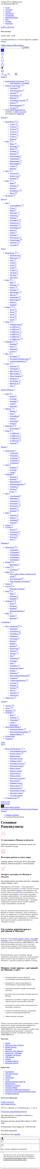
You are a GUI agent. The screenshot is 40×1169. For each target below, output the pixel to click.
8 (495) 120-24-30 (7, 27)
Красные (14, 285)
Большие (14, 511)
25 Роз (13, 265)
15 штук (14, 127)
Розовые (14, 290)
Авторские (14, 173)
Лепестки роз (15, 255)
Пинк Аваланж (16, 376)
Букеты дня (15, 176)
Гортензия (14, 639)
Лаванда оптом (16, 771)
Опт (2, 744)
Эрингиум (14, 695)
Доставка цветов (11, 1074)
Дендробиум (15, 228)
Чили (13, 539)
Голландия (15, 532)
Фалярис (14, 685)
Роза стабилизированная (20, 676)
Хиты (9, 708)
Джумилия (15, 369)
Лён (12, 656)
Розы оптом (15, 781)
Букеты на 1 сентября (13, 1053)
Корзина (14, 349)
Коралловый (15, 164)
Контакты (9, 23)
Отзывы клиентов (12, 1093)
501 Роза (14, 275)
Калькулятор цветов (12, 807)
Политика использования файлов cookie (20, 1091)
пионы (19, 890)
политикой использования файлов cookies (14, 1160)
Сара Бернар (15, 496)
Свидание (15, 88)
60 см (13, 317)
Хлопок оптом (16, 788)
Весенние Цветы (11, 1063)
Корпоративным (11, 17)
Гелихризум (15, 631)
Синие (13, 472)
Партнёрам (9, 1072)
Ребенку (14, 518)
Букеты (3, 117)
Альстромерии (17, 205)
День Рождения (17, 91)
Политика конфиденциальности (17, 1089)
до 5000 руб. (15, 337)
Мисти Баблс (16, 374)
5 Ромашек (14, 550)
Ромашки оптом (16, 783)
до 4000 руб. (15, 334)
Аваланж (14, 366)
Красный (14, 146)
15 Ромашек (15, 552)
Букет (13, 347)
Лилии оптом (15, 773)
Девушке (14, 186)
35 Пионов (14, 463)
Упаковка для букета (13, 1055)
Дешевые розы (16, 324)
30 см (13, 310)
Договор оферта (11, 1087)
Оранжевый (15, 159)
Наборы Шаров (17, 734)
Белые (13, 287)
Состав (9, 586)
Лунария (14, 661)
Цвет (8, 141)
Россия (14, 530)
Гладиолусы (15, 223)
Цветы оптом (16, 786)
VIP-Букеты (9, 1057)
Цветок (9, 409)
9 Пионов (14, 456)
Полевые (14, 178)
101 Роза (14, 273)
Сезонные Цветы (11, 1061)
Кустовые (15, 356)
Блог (7, 19)
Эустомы (14, 245)
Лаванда (14, 651)
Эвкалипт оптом (17, 793)
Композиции (15, 482)
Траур (3, 742)
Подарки (8, 712)
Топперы (14, 717)
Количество (11, 122)
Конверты (14, 725)
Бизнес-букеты (10, 1047)
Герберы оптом (16, 761)
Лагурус (14, 653)
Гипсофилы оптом (18, 763)
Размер (9, 307)
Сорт (8, 364)
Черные (13, 302)
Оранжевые (15, 297)
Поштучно (15, 258)
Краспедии (15, 648)
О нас (7, 7)
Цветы (3, 199)
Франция (14, 534)
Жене (13, 193)
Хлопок (13, 418)
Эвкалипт (15, 242)
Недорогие (15, 506)
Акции (9, 525)
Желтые (14, 295)
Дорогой (14, 443)
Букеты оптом (16, 754)
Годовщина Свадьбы (19, 100)
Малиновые (16, 292)
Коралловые (15, 300)
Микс (13, 144)
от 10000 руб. (16, 339)
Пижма (13, 671)
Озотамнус (15, 666)
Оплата (8, 11)
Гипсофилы (15, 416)
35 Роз (13, 268)
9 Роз (13, 260)
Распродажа (5, 804)
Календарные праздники (16, 81)
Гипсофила (15, 220)
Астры (13, 208)
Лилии (13, 233)
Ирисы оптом (15, 768)
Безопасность (10, 1084)
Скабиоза (14, 678)
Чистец (13, 690)
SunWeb (17, 1134)
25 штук (14, 129)
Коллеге (13, 188)
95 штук (13, 139)
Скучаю (14, 108)
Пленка (13, 489)
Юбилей (14, 98)
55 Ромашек (15, 560)
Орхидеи (14, 235)
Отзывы (8, 21)
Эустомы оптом (16, 795)
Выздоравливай (17, 105)
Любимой (14, 520)
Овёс (13, 663)
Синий (14, 166)
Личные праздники (14, 86)
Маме (13, 183)
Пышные (14, 508)
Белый (13, 149)
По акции (10, 196)
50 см (13, 314)
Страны (8, 527)
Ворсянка (14, 629)
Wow (13, 386)
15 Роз (13, 263)
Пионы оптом (16, 776)
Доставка (8, 9)
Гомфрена (14, 636)
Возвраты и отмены (12, 1086)
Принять (20, 1164)
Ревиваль (14, 379)
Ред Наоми (15, 381)
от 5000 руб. (15, 441)
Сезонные (15, 501)
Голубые (13, 470)
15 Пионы (14, 458)
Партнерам (9, 13)
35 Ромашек (15, 557)
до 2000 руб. (15, 329)
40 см (13, 312)
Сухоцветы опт (12, 798)
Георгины (14, 215)
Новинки (10, 711)
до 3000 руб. (16, 332)
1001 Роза (14, 277)
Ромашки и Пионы (17, 589)
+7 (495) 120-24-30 (19, 112)
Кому (8, 181)
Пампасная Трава (17, 668)
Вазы (13, 715)
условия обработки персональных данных (15, 1158)
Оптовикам (9, 15)
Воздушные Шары (12, 727)
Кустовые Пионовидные (20, 359)
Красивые (15, 503)
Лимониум (15, 658)
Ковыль (14, 646)
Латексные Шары (18, 729)
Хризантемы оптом (18, 790)
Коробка (14, 344)
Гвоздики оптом (16, 758)
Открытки (15, 720)
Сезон (8, 567)
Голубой (13, 399)
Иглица (13, 641)
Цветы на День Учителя (14, 1045)
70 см (13, 319)
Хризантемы (16, 240)
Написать (20, 114)
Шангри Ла (15, 383)
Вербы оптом (15, 756)
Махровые (15, 498)
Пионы (13, 411)
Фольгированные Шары (20, 732)
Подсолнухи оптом (18, 778)
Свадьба (14, 93)
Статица (14, 683)
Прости (14, 103)
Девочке (14, 523)
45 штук (14, 134)
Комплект (10, 426)
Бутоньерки (15, 428)
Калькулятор (10, 736)
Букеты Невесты (7, 390)
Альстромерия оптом (18, 751)
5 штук (14, 124)
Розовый (14, 151)
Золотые (13, 305)
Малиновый (16, 161)
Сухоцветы (5, 622)
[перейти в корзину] (2, 66)
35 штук (14, 132)
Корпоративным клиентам (15, 1082)
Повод (3, 77)
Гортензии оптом (17, 766)
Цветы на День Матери (14, 1051)
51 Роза (14, 270)
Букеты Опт (5, 802)
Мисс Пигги (15, 371)
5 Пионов (14, 453)
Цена (8, 322)
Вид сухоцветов (12, 626)
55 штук (14, 136)
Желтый (14, 154)
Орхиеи (13, 423)
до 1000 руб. (15, 327)
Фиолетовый (16, 156)
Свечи (13, 722)
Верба (13, 210)
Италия (14, 537)
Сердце (13, 351)
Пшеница (14, 673)
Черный (13, 169)
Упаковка (10, 342)
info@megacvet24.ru (17, 110)
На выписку (16, 95)
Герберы (14, 218)
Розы (3, 249)
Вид (8, 171)
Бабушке (14, 599)
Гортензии (15, 225)
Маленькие (15, 565)
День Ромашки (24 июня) (20, 581)
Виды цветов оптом (14, 749)
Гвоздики (15, 213)
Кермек (13, 643)
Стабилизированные (18, 361)
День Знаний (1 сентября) (19, 83)
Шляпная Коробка (18, 484)
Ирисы (13, 230)
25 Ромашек (15, 555)
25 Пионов (15, 460)
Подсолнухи (15, 238)
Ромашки (4, 543)
